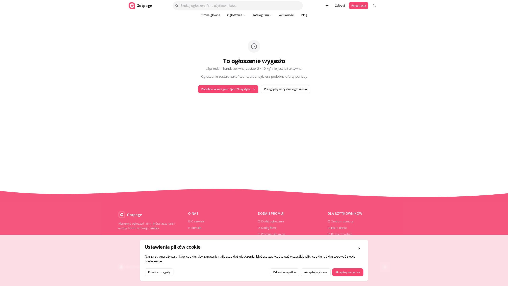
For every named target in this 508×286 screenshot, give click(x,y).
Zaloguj (340, 5)
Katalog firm (260, 15)
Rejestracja (358, 5)
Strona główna (210, 15)
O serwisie (198, 221)
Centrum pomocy (342, 221)
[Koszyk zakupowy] (374, 6)
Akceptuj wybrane (315, 272)
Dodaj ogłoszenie (272, 221)
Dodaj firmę (269, 228)
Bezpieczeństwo (341, 234)
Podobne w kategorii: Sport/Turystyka (225, 89)
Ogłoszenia (234, 15)
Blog (304, 15)
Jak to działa (339, 228)
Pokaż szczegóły (159, 272)
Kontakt (196, 228)
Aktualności (286, 15)
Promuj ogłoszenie (273, 234)
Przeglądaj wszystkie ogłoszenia (285, 89)
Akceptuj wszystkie (347, 272)
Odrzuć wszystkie (284, 272)
